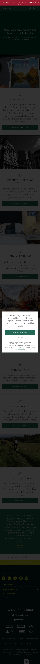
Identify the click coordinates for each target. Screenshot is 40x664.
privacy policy (21, 349)
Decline (20, 338)
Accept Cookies (20, 332)
